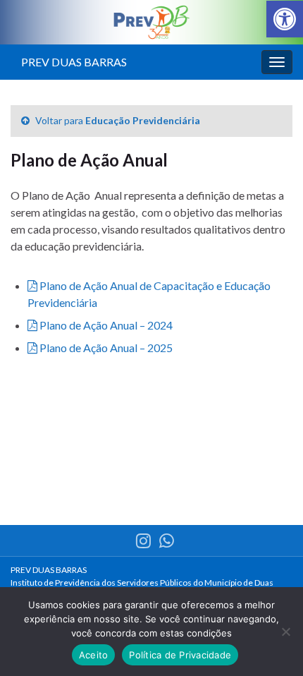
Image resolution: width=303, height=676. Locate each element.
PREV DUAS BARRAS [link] (74, 61)
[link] (284, 19)
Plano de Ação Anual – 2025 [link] (105, 347)
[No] (285, 631)
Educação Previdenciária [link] (142, 120)
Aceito (94, 654)
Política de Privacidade (180, 654)
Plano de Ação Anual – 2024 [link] (105, 325)
